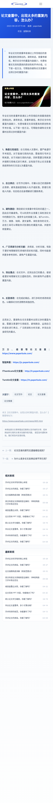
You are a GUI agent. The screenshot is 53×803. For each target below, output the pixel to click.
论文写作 (18, 394)
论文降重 (8, 401)
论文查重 (42, 394)
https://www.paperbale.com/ (17, 353)
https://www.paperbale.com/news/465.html (22, 421)
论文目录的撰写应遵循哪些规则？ (30, 450)
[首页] (19, 4)
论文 (30, 394)
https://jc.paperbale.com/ (26, 362)
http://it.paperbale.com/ (37, 371)
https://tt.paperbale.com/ (34, 380)
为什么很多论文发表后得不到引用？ (31, 458)
